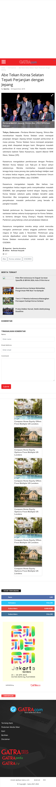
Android (37, 780)
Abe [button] (4, 259)
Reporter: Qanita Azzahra (15, 248)
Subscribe (48, 608)
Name (3, 334)
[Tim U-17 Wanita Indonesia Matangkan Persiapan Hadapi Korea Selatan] (8, 300)
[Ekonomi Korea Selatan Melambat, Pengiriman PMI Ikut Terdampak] (8, 290)
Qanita (6, 89)
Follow (49, 603)
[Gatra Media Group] (15, 751)
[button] (54, 60)
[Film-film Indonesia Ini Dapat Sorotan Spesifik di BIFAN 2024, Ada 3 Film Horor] (8, 281)
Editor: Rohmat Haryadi (14, 250)
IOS (44, 780)
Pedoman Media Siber (10, 727)
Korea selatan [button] (15, 259)
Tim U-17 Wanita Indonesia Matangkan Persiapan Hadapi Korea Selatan (32, 299)
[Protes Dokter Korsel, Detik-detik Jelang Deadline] (8, 311)
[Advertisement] (28, 29)
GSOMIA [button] (28, 259)
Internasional (12, 68)
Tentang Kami (7, 723)
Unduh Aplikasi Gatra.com (20, 780)
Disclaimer (5, 739)
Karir (3, 731)
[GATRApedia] (13, 758)
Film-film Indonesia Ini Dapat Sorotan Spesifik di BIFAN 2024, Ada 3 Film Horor (32, 279)
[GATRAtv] (13, 763)
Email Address (6, 345)
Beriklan (4, 735)
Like (51, 597)
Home (3, 68)
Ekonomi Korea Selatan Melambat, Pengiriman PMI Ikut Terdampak (30, 289)
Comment (5, 356)
